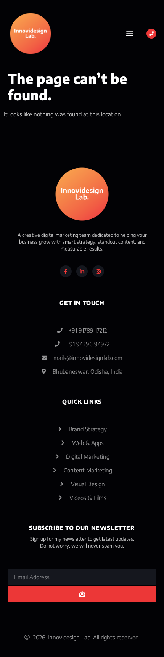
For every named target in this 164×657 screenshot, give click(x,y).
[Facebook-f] (66, 271)
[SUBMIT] (82, 594)
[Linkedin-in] (82, 271)
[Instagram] (98, 271)
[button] (129, 33)
